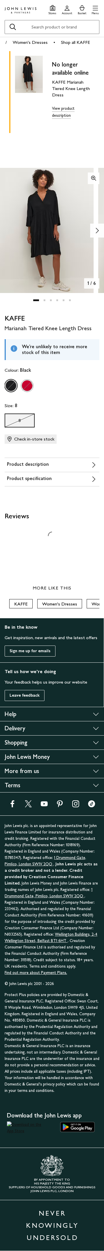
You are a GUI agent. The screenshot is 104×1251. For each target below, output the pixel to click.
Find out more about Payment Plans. (36, 972)
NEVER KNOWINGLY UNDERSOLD (52, 1225)
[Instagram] (75, 805)
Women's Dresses (30, 42)
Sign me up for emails (30, 650)
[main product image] (33, 91)
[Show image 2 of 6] (97, 231)
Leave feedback (25, 695)
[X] (28, 805)
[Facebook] (12, 805)
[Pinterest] (59, 805)
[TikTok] (91, 805)
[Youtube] (44, 805)
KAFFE (21, 604)
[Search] (13, 27)
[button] (95, 9)
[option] (11, 385)
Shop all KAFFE (75, 42)
